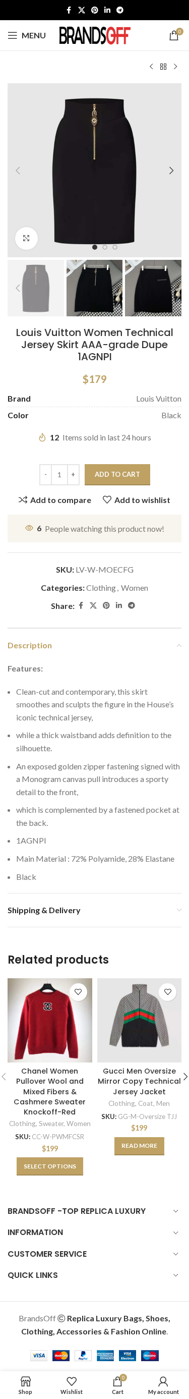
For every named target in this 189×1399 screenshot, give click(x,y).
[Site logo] (95, 34)
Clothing (101, 587)
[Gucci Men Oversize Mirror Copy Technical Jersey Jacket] (139, 1020)
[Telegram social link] (120, 10)
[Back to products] (163, 67)
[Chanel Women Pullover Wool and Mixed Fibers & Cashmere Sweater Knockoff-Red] (50, 1020)
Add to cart (117, 474)
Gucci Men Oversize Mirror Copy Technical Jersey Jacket (139, 1081)
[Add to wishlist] (78, 992)
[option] (94, 247)
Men (163, 1103)
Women (134, 587)
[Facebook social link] (69, 10)
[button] (18, 170)
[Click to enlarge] (26, 238)
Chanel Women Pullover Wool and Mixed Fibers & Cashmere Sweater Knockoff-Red (50, 1091)
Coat (145, 1103)
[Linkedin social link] (107, 10)
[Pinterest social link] (94, 10)
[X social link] (81, 10)
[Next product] (175, 67)
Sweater (51, 1124)
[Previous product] (151, 67)
